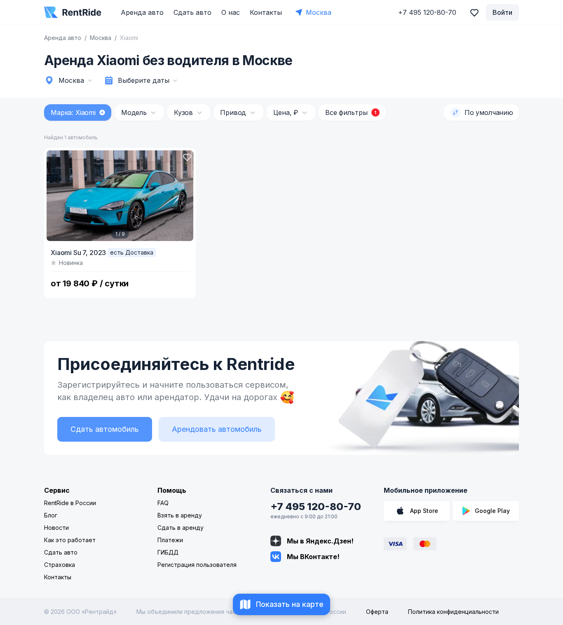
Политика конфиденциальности (453, 611)
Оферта (377, 611)
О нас (230, 12)
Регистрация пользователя (197, 564)
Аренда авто (142, 12)
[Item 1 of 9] (120, 195)
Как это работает (70, 539)
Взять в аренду (179, 515)
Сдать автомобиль (104, 429)
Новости (56, 527)
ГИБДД (167, 552)
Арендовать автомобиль (217, 429)
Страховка (59, 564)
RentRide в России (70, 502)
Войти (502, 12)
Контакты (266, 12)
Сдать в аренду (180, 527)
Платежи (170, 539)
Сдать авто (192, 12)
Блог (50, 515)
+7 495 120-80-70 (315, 507)
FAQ (163, 502)
